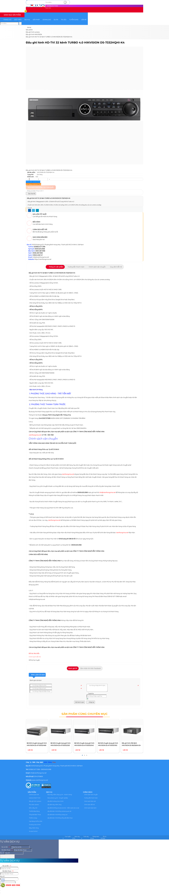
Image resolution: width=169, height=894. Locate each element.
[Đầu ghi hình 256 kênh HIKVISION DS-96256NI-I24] (132, 730)
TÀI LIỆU (63, 19)
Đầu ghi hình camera (35, 801)
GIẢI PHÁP (36, 19)
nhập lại (91, 702)
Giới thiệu (18, 19)
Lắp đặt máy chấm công (54, 805)
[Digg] (37, 210)
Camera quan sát (34, 795)
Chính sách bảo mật (90, 801)
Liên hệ (83, 19)
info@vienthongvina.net (107, 492)
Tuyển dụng (73, 19)
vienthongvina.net (35, 435)
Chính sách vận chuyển (91, 795)
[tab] (55, 267)
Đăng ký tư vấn (8, 856)
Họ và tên (5, 847)
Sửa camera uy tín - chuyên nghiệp (57, 798)
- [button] (27, 179)
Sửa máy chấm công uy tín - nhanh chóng (59, 795)
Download (47, 19)
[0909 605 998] (3, 885)
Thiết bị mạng (33, 818)
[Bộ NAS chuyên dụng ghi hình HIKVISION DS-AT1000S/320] (60, 730)
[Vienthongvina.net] (35, 7)
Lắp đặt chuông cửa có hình (55, 801)
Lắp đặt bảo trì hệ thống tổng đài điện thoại (59, 818)
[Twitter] (33, 210)
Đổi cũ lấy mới (33, 808)
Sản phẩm (32, 792)
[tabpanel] (84, 414)
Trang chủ (7, 19)
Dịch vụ (27, 19)
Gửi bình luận (79, 702)
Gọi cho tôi (31, 193)
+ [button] (49, 179)
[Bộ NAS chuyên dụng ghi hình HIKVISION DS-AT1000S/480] (37, 730)
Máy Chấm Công (34, 828)
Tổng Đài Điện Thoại (35, 815)
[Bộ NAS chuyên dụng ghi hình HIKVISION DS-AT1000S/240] (84, 730)
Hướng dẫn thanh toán (91, 798)
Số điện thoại (7, 850)
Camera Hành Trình (34, 798)
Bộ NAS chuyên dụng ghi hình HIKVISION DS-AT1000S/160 (108, 744)
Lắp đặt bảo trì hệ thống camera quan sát (59, 811)
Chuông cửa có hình (35, 825)
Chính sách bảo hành (90, 808)
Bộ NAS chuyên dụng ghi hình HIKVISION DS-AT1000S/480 (37, 744)
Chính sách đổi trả (35, 657)
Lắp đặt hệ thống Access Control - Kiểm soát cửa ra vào (63, 808)
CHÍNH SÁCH (87, 792)
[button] (27, 11)
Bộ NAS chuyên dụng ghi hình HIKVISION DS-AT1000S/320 (61, 744)
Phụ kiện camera (34, 805)
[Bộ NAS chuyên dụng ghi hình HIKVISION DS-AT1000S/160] (108, 730)
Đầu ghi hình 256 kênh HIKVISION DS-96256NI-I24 (131, 744)
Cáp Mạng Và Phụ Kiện (35, 821)
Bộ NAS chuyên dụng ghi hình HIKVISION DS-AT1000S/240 (84, 744)
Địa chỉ (2, 853)
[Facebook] (29, 210)
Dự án (56, 19)
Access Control (33, 831)
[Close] (0, 890)
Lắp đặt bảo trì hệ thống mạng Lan (57, 815)
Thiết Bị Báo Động (34, 811)
